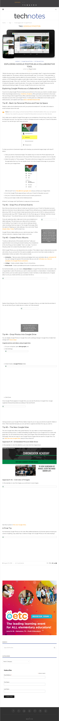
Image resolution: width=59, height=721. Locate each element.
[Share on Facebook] (49, 563)
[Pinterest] (33, 5)
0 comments (20, 563)
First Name (6, 682)
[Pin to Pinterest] (52, 563)
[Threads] (35, 5)
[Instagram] (31, 5)
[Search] (56, 9)
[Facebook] (13, 710)
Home (4, 22)
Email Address (8, 675)
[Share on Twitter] (50, 563)
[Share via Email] (56, 563)
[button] (22, 2)
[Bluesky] (27, 5)
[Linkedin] (29, 5)
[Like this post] (47, 563)
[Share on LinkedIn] (54, 563)
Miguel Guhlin (32, 69)
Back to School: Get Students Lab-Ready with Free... (27, 2)
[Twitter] (24, 5)
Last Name (6, 689)
